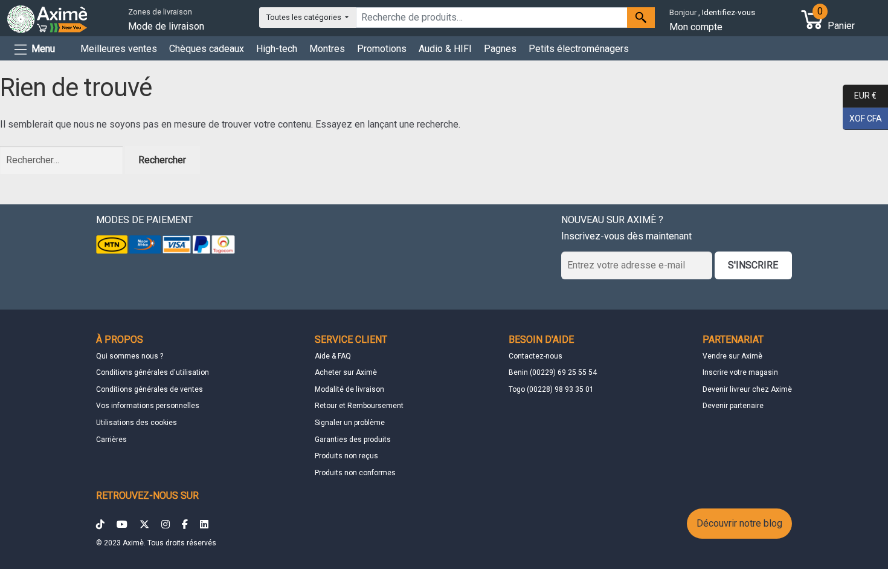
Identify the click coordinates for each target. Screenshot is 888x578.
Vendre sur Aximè (732, 356)
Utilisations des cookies (136, 422)
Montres (327, 48)
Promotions (382, 48)
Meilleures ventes (118, 48)
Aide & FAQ (333, 356)
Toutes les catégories (304, 17)
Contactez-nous (535, 356)
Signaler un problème (350, 422)
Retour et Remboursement (359, 405)
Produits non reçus (346, 456)
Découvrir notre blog (739, 523)
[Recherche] (641, 17)
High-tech (276, 48)
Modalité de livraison (349, 389)
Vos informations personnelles (147, 405)
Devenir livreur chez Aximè (747, 389)
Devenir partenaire (733, 405)
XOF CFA (862, 117)
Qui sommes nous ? (129, 356)
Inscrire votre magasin (740, 372)
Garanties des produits (353, 439)
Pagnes (500, 48)
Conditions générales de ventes (149, 389)
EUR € (860, 95)
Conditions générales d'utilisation (152, 372)
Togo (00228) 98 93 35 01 (551, 389)
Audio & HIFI (445, 48)
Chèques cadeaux (206, 48)
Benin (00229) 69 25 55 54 (553, 372)
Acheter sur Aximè (346, 372)
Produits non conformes (355, 473)
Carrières (111, 439)
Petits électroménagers (579, 48)
